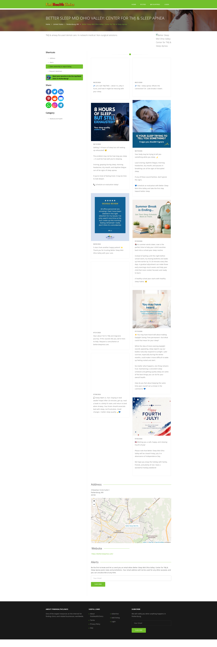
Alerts (51, 62)
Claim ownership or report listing (60, 66)
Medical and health (56, 119)
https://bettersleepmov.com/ (102, 554)
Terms (92, 620)
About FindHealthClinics (96, 615)
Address (52, 58)
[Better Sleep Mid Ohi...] (131, 521)
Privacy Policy (95, 624)
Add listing (116, 618)
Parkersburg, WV (72, 24)
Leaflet (144, 542)
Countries (156, 4)
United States (58, 24)
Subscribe (98, 584)
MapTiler (151, 542)
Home (134, 4)
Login (166, 4)
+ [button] (94, 500)
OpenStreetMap (159, 542)
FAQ (91, 628)
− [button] (94, 504)
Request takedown (55, 71)
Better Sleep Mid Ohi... (132, 526)
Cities (143, 4)
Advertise (115, 614)
